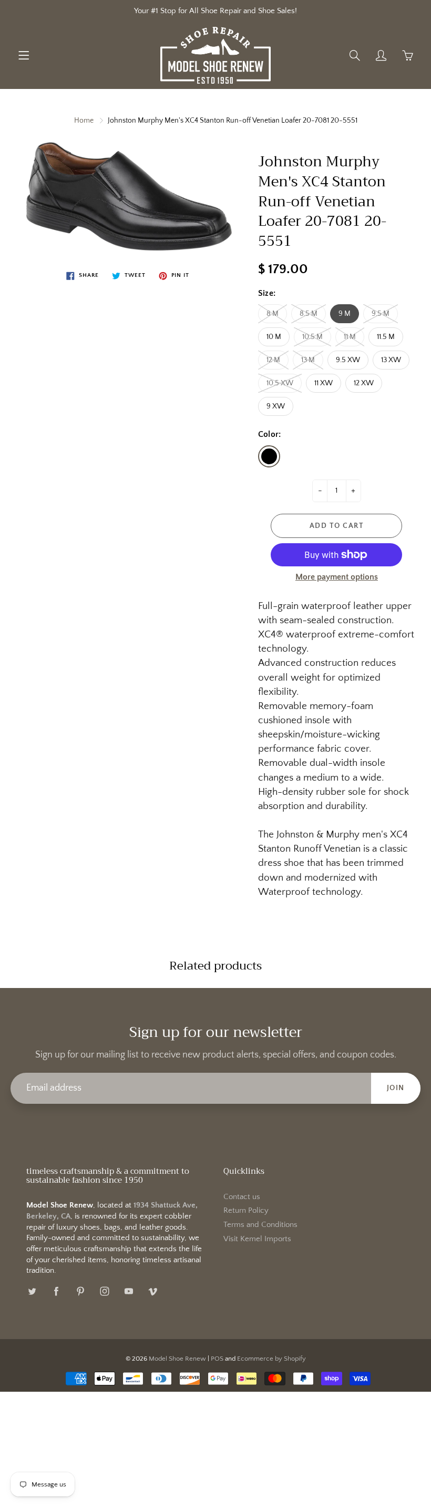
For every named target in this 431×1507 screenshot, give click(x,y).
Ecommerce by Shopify (271, 1358)
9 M (344, 314)
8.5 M (308, 314)
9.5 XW (348, 360)
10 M (273, 337)
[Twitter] (32, 1291)
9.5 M (380, 314)
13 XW (391, 360)
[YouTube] (128, 1291)
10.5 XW (279, 383)
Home (84, 120)
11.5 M (386, 337)
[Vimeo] (152, 1291)
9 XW (275, 406)
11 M (350, 337)
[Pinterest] (80, 1291)
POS (217, 1358)
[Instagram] (104, 1291)
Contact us (241, 1197)
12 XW (364, 383)
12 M (273, 360)
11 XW (323, 383)
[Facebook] (56, 1291)
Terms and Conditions (260, 1225)
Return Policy (246, 1210)
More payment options (336, 577)
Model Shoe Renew (177, 1358)
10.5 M (312, 337)
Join (396, 1088)
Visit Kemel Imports (257, 1239)
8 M (272, 314)
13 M (308, 360)
